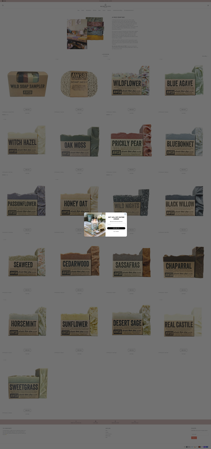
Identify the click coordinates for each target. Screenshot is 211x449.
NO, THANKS (116, 231)
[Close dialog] (125, 214)
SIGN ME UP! (116, 228)
